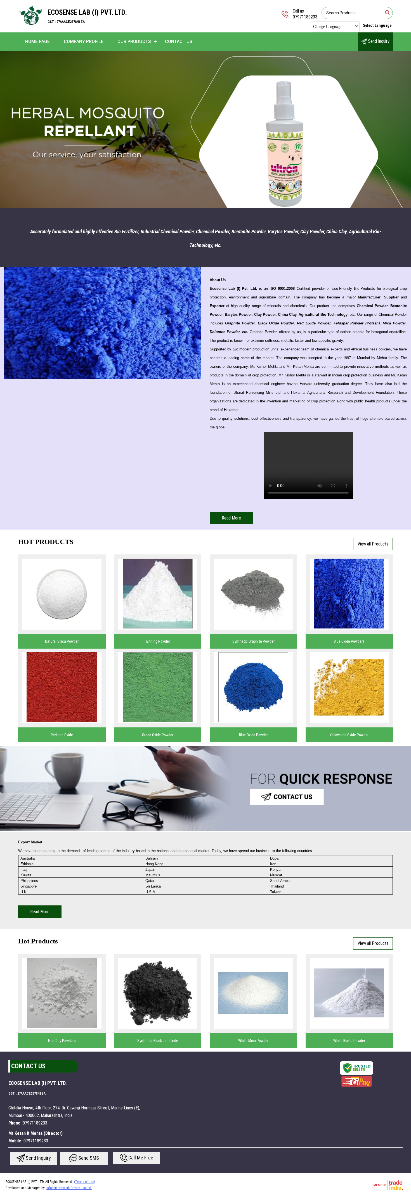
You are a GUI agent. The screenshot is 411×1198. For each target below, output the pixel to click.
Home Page (37, 41)
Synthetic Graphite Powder (253, 641)
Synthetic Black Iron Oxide (157, 1040)
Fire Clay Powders (62, 1040)
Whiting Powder (157, 641)
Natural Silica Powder (62, 641)
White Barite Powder (349, 1040)
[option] (205, 130)
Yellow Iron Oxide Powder (349, 735)
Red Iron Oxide (62, 735)
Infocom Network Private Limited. (69, 1188)
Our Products (134, 41)
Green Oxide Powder (157, 735)
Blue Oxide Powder (253, 735)
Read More (231, 518)
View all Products (373, 544)
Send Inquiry (378, 41)
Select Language (377, 25)
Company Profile (83, 41)
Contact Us (178, 41)
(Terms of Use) (84, 1182)
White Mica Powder (253, 1040)
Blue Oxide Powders (349, 641)
